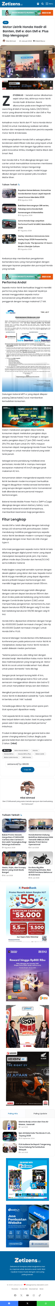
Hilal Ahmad (11, 41)
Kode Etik (24, 1289)
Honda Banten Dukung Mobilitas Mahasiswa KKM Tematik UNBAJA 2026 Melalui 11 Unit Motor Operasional (41, 840)
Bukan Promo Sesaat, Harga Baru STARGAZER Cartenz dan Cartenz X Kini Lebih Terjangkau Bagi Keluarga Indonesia (14, 840)
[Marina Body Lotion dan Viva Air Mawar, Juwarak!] (10, 1125)
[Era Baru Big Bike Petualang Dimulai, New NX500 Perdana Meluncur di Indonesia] (41, 858)
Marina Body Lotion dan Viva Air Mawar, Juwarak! (33, 1123)
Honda (35, 750)
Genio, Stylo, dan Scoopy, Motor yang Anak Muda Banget (14, 870)
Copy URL (27, 770)
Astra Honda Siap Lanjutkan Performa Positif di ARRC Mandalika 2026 (34, 224)
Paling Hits (13, 1113)
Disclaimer (33, 1289)
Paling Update (40, 1113)
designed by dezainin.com (37, 1285)
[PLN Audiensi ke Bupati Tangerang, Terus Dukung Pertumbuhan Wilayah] (10, 1148)
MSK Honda (27, 757)
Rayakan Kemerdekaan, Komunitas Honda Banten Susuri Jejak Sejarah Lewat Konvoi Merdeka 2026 (34, 193)
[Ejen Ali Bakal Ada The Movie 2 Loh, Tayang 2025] (10, 1136)
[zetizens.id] (12, 4)
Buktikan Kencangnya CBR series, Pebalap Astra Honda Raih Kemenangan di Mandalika (33, 209)
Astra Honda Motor (21, 750)
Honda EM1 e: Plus (24, 754)
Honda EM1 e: (8, 754)
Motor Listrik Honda (11, 757)
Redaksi (15, 1289)
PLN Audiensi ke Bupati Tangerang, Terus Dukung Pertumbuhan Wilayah (35, 1147)
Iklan (41, 1289)
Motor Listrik (40, 754)
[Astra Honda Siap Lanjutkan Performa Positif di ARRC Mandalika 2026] (9, 224)
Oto (5, 22)
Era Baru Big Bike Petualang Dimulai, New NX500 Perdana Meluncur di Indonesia (40, 871)
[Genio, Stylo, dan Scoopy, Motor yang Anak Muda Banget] (14, 858)
